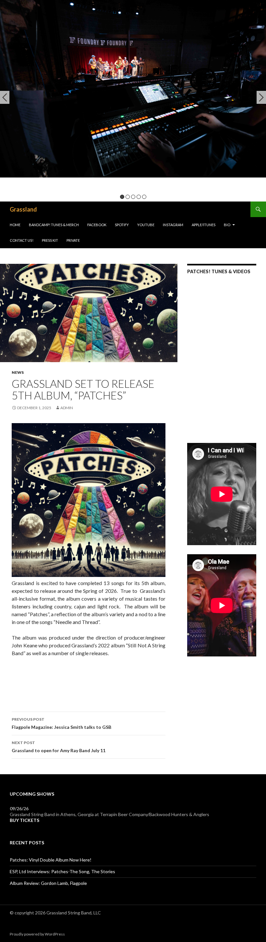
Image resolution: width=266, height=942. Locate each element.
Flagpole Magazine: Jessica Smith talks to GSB (61, 723)
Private (73, 240)
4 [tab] (139, 197)
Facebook (96, 225)
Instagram (173, 225)
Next (261, 97)
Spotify (122, 225)
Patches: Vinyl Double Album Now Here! (50, 859)
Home (15, 225)
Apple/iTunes (203, 225)
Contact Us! (21, 240)
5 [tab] (144, 197)
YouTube (145, 225)
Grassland (23, 209)
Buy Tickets (24, 820)
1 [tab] (122, 197)
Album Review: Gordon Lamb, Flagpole (48, 883)
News (18, 372)
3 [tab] (133, 197)
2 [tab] (128, 197)
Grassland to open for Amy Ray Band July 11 (58, 746)
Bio (227, 225)
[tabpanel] (133, 88)
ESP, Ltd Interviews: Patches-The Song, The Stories (62, 871)
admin (66, 407)
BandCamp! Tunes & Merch (54, 225)
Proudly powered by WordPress (37, 934)
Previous (4, 97)
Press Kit (50, 240)
